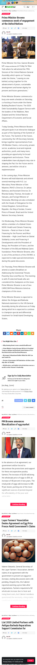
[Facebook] (4, 333)
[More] (32, 333)
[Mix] (25, 333)
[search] (24, 7)
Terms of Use (19, 661)
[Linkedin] (15, 333)
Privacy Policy (7, 661)
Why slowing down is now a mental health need (17, 345)
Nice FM (8, 32)
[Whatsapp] (29, 333)
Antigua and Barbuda (11, 66)
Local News (6, 13)
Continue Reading (18, 504)
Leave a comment (29, 407)
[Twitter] (8, 333)
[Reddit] (11, 333)
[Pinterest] (18, 333)
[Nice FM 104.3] (12, 7)
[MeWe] (22, 333)
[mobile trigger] (3, 7)
